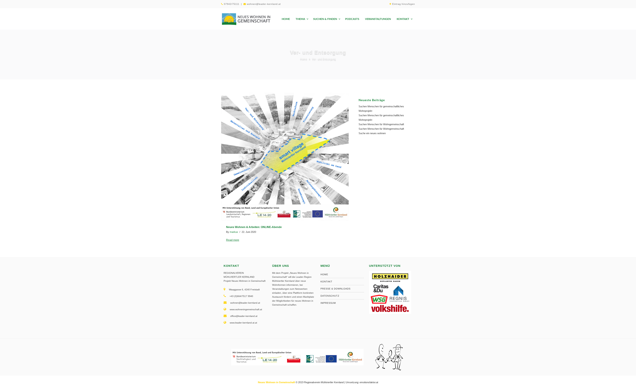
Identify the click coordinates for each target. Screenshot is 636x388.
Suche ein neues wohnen (372, 133)
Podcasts (352, 19)
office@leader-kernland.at (243, 316)
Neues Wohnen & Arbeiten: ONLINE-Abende (254, 227)
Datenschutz (329, 295)
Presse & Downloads (335, 288)
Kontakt (403, 19)
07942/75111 (231, 4)
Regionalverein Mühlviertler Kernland (324, 382)
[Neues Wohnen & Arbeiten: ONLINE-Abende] (285, 156)
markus (234, 231)
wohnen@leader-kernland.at (264, 4)
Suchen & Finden (325, 19)
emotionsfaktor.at (369, 382)
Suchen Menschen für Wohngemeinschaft (381, 124)
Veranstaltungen (378, 19)
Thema (300, 19)
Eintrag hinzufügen (403, 4)
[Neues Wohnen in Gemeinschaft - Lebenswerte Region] (246, 19)
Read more (232, 240)
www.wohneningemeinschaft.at (246, 309)
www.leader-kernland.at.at (243, 322)
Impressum (328, 303)
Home (286, 19)
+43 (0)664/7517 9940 (241, 296)
